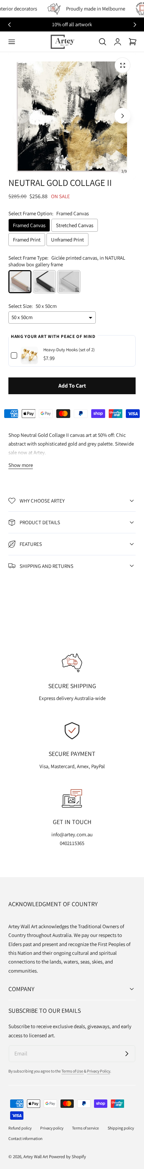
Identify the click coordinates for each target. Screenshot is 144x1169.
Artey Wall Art (35, 1157)
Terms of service (85, 1128)
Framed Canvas (29, 225)
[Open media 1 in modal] (122, 65)
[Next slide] (135, 25)
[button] (11, 41)
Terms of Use (73, 1071)
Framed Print (27, 239)
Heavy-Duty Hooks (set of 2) (69, 350)
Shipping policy (121, 1128)
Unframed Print (67, 239)
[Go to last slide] (9, 25)
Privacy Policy (98, 1071)
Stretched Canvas (74, 225)
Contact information (25, 1138)
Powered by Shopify (67, 1157)
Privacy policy (51, 1128)
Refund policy (19, 1128)
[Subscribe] (127, 1053)
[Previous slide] (21, 116)
